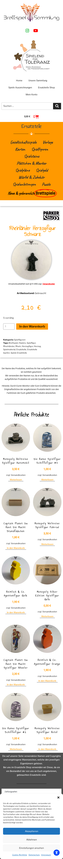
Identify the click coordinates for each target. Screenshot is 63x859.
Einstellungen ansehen (31, 848)
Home (19, 80)
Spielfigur (31, 343)
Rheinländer (9, 346)
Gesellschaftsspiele (23, 142)
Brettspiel (13, 343)
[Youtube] (35, 30)
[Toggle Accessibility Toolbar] (56, 852)
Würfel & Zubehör (31, 177)
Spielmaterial (9, 349)
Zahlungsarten (11, 791)
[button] (58, 797)
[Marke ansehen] (51, 220)
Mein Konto (31, 94)
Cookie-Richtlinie (19, 855)
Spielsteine (31, 156)
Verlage (48, 142)
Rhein (18, 346)
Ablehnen (31, 839)
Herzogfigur (27, 346)
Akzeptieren (31, 831)
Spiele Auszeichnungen (20, 87)
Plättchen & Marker (31, 163)
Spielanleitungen (24, 184)
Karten (20, 149)
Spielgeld (42, 170)
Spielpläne (22, 170)
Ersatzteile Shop (46, 87)
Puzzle (46, 184)
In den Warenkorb (32, 326)
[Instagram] (27, 30)
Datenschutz (34, 855)
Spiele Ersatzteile (19, 353)
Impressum (46, 855)
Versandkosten (49, 284)
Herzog (37, 346)
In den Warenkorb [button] (16, 548)
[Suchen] (57, 106)
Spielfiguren (39, 149)
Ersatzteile (21, 349)
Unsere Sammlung (37, 80)
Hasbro (22, 343)
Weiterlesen (16, 479)
